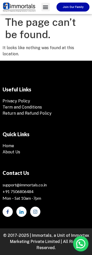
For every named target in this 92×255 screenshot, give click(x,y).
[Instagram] (35, 212)
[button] (45, 7)
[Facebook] (8, 212)
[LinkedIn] (21, 212)
